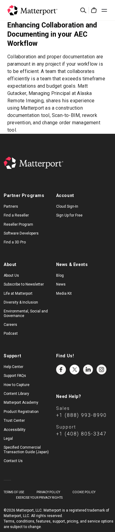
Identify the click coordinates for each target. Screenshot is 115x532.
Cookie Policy (83, 492)
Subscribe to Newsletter (24, 284)
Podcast (11, 333)
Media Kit (64, 293)
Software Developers (21, 233)
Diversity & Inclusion (21, 302)
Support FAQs (15, 375)
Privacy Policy (48, 492)
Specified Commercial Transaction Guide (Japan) (26, 449)
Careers (10, 324)
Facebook (61, 369)
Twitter (74, 369)
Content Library (16, 394)
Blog (60, 275)
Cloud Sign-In (67, 206)
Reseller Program (18, 224)
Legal (8, 438)
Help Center (13, 367)
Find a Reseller (16, 215)
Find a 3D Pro (15, 242)
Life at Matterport (18, 293)
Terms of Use (14, 492)
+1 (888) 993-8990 (81, 415)
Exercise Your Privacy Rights (39, 497)
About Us (11, 275)
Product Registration (21, 412)
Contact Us (13, 461)
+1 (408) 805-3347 (81, 434)
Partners (11, 206)
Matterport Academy (21, 402)
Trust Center (14, 420)
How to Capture (16, 385)
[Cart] (93, 10)
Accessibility (14, 430)
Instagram (101, 369)
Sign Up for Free (69, 215)
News (61, 284)
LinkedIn (88, 369)
